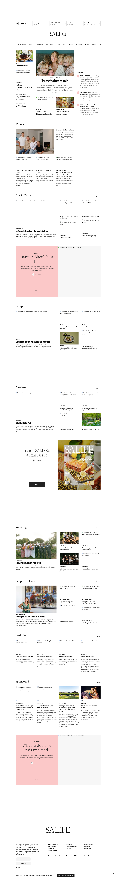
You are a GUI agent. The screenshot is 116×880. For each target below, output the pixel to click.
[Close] (113, 873)
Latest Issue (40, 44)
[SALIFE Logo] (58, 34)
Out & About (49, 44)
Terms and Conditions (55, 856)
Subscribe (94, 44)
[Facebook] (16, 867)
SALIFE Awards (21, 44)
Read (36, 290)
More (97, 196)
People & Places (61, 44)
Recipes (71, 44)
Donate (23, 863)
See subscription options (65, 875)
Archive (50, 858)
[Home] (24, 23)
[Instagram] (19, 867)
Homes (87, 44)
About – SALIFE (71, 856)
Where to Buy (52, 850)
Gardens (31, 44)
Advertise (87, 856)
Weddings (79, 44)
